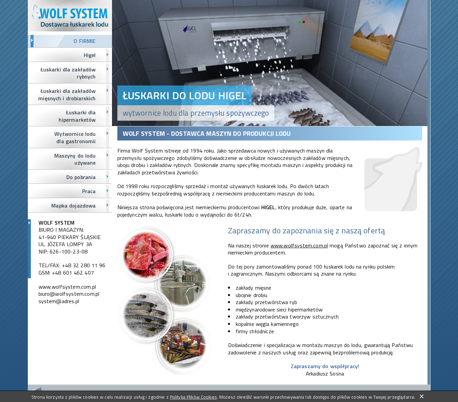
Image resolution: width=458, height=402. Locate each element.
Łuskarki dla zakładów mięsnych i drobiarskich (67, 94)
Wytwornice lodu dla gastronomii (75, 137)
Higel (90, 55)
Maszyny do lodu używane (75, 159)
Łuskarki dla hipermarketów (77, 116)
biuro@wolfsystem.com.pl (69, 294)
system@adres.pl (59, 301)
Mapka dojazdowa (73, 206)
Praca (89, 191)
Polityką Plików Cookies (193, 397)
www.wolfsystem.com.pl (67, 287)
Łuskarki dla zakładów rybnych (68, 73)
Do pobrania (81, 177)
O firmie (84, 41)
